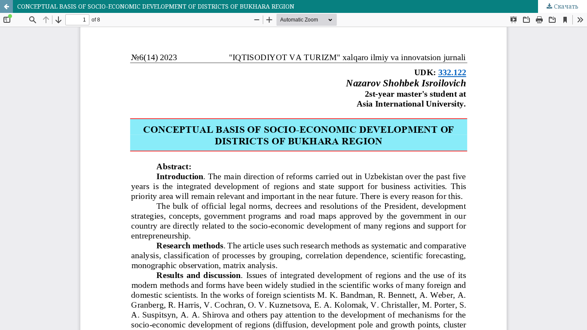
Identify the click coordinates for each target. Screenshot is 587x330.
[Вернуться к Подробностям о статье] (6, 6)
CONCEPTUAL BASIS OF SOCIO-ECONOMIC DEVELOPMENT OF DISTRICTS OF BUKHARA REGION (155, 6)
